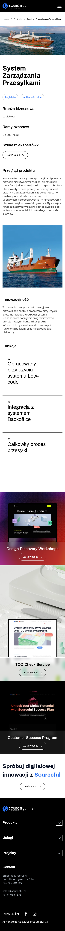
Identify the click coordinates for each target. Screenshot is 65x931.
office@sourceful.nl (15, 875)
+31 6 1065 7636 (12, 894)
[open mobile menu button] (59, 6)
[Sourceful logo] (14, 6)
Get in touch (13, 155)
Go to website (30, 556)
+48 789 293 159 (12, 883)
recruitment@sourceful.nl (19, 879)
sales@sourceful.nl (14, 891)
